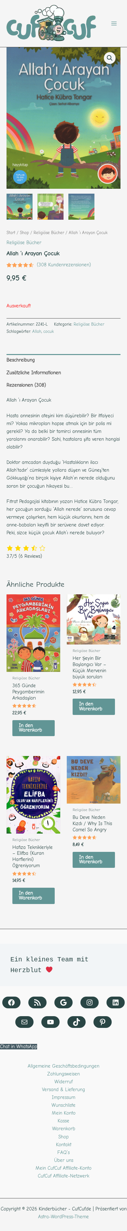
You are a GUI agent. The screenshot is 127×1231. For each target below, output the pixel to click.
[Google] (63, 1002)
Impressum (63, 1097)
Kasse (63, 1121)
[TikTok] (76, 1022)
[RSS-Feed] (37, 1002)
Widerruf (63, 1082)
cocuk (48, 331)
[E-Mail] (24, 1022)
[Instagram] (89, 1002)
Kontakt (63, 1145)
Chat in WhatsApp (18, 1046)
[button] (110, 58)
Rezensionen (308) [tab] (26, 385)
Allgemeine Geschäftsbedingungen (63, 1066)
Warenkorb (63, 1129)
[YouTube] (50, 1022)
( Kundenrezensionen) (64, 265)
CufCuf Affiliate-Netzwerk (63, 1176)
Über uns (63, 1160)
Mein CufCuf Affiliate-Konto (63, 1168)
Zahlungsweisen (63, 1074)
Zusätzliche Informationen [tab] (34, 373)
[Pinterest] (102, 1022)
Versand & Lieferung (63, 1089)
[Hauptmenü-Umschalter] (113, 23)
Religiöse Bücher (49, 232)
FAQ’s (63, 1152)
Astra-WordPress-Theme (63, 1217)
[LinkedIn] (115, 1002)
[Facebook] (11, 1002)
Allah (36, 331)
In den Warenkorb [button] (30, 728)
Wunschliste (63, 1105)
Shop (24, 232)
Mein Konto (64, 1113)
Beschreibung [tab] (21, 360)
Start (11, 232)
